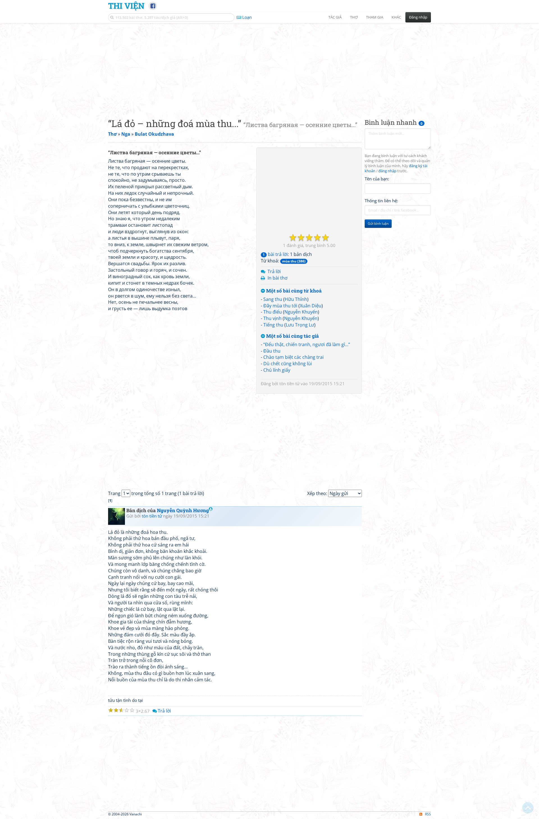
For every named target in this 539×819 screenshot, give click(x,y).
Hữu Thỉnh (296, 299)
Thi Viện (126, 5)
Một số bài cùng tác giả (292, 336)
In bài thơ (277, 278)
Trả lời (274, 271)
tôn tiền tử (289, 383)
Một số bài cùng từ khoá (293, 291)
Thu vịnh (272, 318)
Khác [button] (396, 17)
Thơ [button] (354, 17)
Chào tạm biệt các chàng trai (293, 357)
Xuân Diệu (310, 306)
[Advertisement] (269, 66)
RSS (428, 814)
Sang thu (272, 299)
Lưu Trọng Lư (300, 325)
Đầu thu (271, 351)
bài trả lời (275, 254)
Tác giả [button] (335, 17)
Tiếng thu (273, 325)
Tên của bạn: (377, 179)
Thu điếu (272, 312)
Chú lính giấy (276, 370)
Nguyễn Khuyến (301, 312)
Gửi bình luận (378, 223)
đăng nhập (387, 171)
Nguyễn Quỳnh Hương (183, 510)
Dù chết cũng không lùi (287, 363)
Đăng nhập (418, 17)
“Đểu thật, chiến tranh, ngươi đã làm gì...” (306, 344)
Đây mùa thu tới (280, 306)
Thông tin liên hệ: (381, 200)
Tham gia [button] (374, 17)
